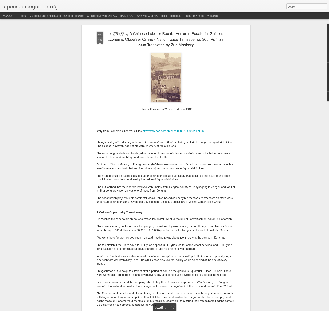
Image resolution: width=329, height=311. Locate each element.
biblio (164, 15)
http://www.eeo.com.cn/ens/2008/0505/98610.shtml (173, 131)
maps (187, 15)
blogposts (175, 15)
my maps (198, 15)
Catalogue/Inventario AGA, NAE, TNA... (110, 15)
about (23, 15)
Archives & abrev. (147, 15)
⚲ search (212, 15)
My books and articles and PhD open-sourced (56, 15)
